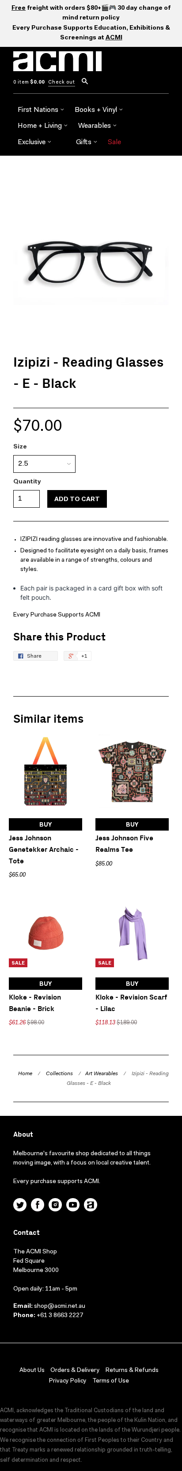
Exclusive (32, 142)
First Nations (39, 110)
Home (25, 1073)
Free (18, 8)
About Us (32, 1371)
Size (20, 447)
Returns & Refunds (132, 1371)
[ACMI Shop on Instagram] (55, 1206)
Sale (114, 142)
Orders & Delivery (75, 1371)
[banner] (57, 66)
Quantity (27, 482)
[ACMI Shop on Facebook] (37, 1206)
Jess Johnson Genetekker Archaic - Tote (44, 849)
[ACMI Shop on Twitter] (20, 1206)
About (23, 1134)
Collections (59, 1073)
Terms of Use (110, 1381)
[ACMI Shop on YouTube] (73, 1206)
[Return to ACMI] (90, 1206)
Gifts (84, 142)
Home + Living (41, 126)
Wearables (95, 126)
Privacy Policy (68, 1381)
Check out (61, 82)
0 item (29, 82)
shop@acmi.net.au (59, 1306)
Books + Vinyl (97, 110)
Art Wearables (101, 1073)
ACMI (114, 38)
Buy (45, 825)
